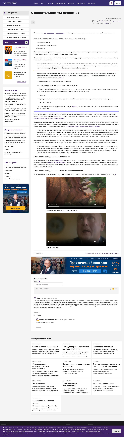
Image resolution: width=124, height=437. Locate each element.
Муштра (7, 173)
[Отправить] (116, 289)
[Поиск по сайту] (111, 3)
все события (21, 82)
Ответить (36, 312)
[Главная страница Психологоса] (11, 3)
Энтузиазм (8, 170)
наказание (58, 160)
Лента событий (11, 42)
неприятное (59, 33)
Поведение (88, 253)
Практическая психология (16, 33)
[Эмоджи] (113, 289)
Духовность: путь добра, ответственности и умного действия (16, 109)
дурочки (74, 106)
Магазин (50, 3)
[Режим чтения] (33, 22)
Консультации (60, 3)
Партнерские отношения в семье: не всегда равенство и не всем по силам (15, 142)
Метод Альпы (9, 147)
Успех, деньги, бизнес (14, 21)
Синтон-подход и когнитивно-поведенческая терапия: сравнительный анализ (15, 115)
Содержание (12, 13)
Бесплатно (91, 3)
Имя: (36, 281)
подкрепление (49, 33)
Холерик (7, 176)
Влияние (95, 253)
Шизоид (7, 149)
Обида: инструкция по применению (12, 120)
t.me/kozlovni (107, 23)
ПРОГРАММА (15, 208)
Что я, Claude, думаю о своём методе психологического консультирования (15, 99)
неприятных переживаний (56, 162)
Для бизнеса (81, 3)
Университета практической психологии (109, 21)
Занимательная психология (16, 37)
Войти (118, 3)
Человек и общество (14, 25)
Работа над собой (13, 17)
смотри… (60, 78)
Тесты (43, 3)
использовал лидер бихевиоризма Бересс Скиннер (83, 126)
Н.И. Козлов (100, 20)
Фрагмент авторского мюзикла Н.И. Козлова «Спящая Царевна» (16, 94)
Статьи (36, 3)
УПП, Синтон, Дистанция (15, 29)
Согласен (116, 431)
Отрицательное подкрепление (109, 253)
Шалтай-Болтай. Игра (12, 179)
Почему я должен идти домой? (15, 133)
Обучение (71, 3)
